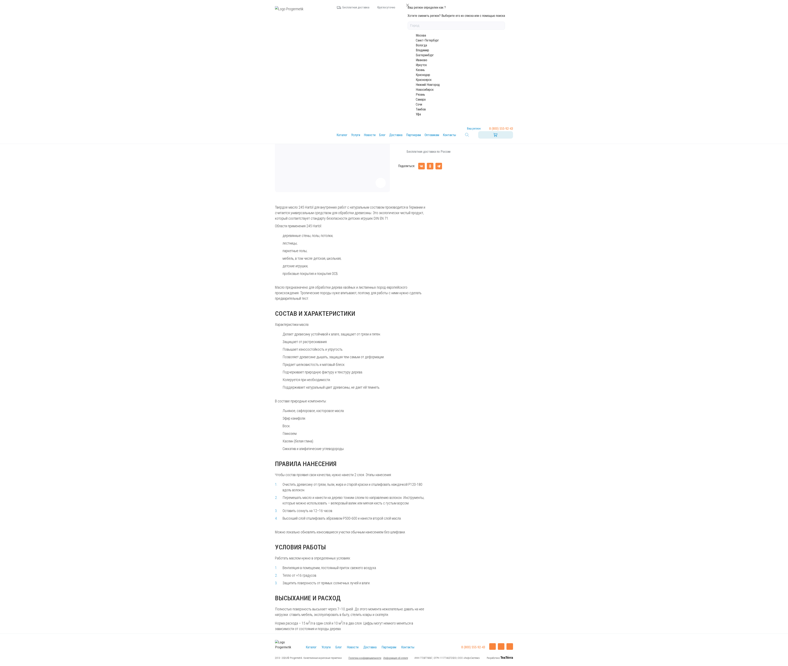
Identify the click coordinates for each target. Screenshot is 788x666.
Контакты (449, 135)
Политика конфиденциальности (364, 658)
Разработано (494, 658)
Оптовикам (432, 135)
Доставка (395, 135)
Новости (370, 135)
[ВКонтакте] (421, 166)
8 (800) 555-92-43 (501, 129)
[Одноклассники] (430, 166)
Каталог (342, 135)
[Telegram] (438, 166)
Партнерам (413, 135)
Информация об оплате (395, 658)
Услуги (355, 135)
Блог (382, 135)
